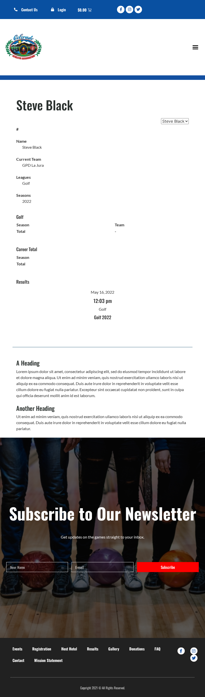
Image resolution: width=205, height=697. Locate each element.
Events (17, 648)
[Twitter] (138, 9)
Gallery (113, 648)
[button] (195, 47)
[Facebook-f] (120, 9)
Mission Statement (48, 660)
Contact (18, 660)
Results (92, 648)
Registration (41, 648)
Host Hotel (69, 648)
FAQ (157, 648)
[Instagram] (129, 9)
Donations (136, 648)
